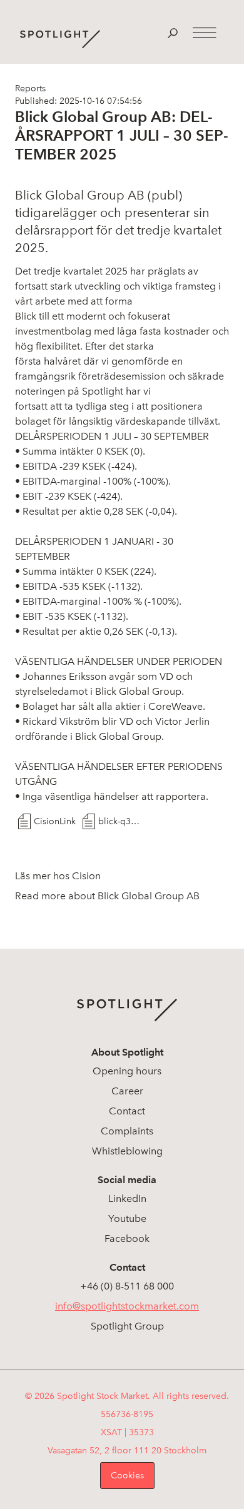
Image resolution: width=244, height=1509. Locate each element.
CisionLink (55, 821)
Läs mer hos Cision (58, 876)
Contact (127, 1111)
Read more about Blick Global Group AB (107, 896)
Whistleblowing (127, 1151)
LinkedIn (127, 1198)
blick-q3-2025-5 (119, 821)
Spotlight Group (127, 1326)
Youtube (127, 1218)
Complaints (127, 1131)
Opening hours (127, 1071)
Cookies (127, 1475)
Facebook (127, 1238)
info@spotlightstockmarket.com (127, 1306)
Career (127, 1091)
